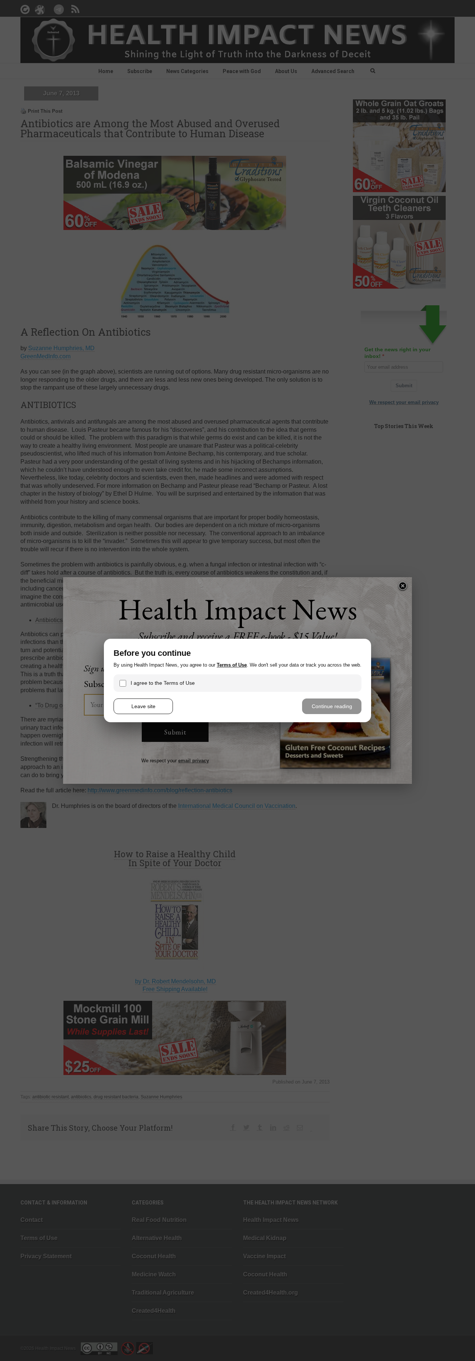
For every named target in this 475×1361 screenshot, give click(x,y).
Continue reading (332, 706)
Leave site (143, 706)
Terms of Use (232, 665)
